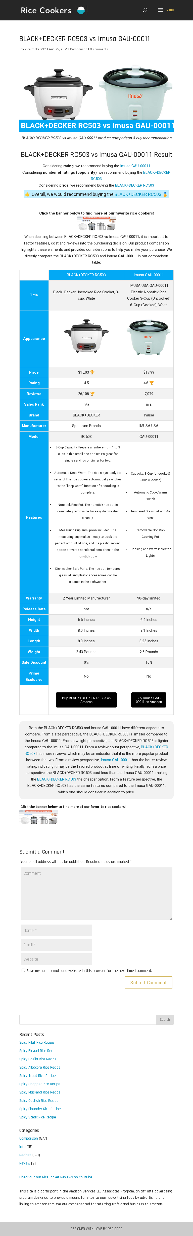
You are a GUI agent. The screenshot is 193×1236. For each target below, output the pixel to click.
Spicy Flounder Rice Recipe (40, 1109)
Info (22, 1146)
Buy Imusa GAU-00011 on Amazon (149, 700)
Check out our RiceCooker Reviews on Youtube (55, 1177)
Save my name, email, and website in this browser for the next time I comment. (89, 970)
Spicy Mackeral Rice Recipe (40, 1092)
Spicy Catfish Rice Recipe (39, 1100)
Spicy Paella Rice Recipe (38, 1059)
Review (24, 1163)
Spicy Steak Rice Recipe (37, 1117)
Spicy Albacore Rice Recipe (40, 1067)
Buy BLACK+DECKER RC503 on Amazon (86, 700)
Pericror (115, 1228)
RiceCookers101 (35, 49)
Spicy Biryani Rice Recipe (38, 1050)
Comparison (78, 49)
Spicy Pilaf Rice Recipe (36, 1042)
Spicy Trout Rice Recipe (37, 1075)
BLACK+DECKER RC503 (134, 185)
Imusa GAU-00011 (135, 166)
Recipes (25, 1155)
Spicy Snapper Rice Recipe (39, 1084)
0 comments (99, 49)
